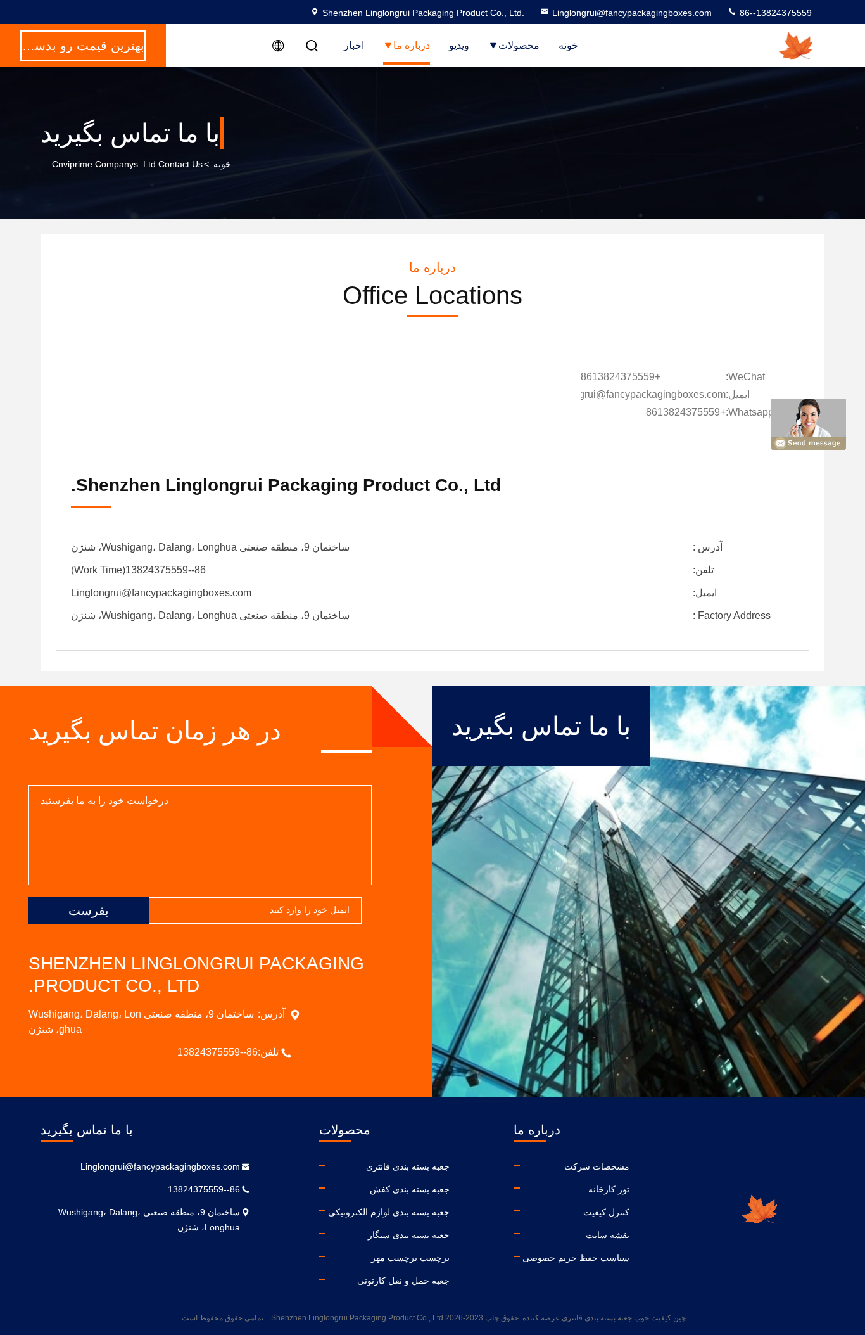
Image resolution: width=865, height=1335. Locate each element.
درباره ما (411, 45)
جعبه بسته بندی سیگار (409, 1235)
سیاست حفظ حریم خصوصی (575, 1258)
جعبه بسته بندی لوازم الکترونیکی (389, 1212)
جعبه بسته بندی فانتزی (408, 1166)
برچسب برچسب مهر (410, 1258)
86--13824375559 (774, 13)
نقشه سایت (607, 1235)
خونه (568, 45)
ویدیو (459, 45)
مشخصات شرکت (596, 1166)
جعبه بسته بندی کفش (410, 1189)
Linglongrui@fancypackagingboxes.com (632, 13)
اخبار (354, 45)
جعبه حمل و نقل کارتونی (403, 1280)
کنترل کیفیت (606, 1212)
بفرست (88, 910)
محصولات (519, 45)
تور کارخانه (608, 1189)
